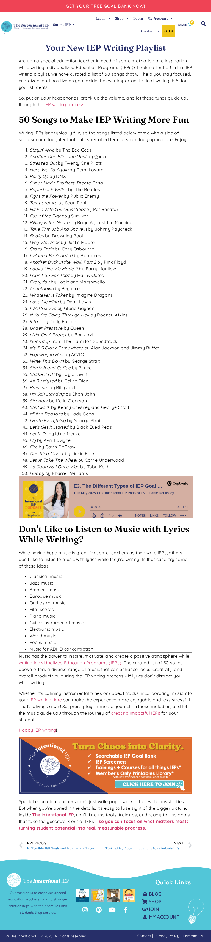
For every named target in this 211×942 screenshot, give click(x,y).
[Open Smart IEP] (74, 24)
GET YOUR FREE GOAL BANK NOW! (105, 6)
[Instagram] (85, 910)
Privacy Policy (167, 935)
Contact (148, 31)
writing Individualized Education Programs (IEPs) (70, 662)
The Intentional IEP (53, 814)
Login (138, 18)
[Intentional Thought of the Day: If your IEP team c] (129, 895)
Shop (119, 18)
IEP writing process (64, 104)
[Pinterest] (99, 910)
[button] (204, 24)
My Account (158, 18)
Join (168, 31)
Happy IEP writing (37, 730)
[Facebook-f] (126, 910)
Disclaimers (193, 935)
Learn (101, 18)
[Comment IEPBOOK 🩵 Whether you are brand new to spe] (97, 895)
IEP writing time (46, 700)
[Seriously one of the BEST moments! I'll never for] (113, 895)
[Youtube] (112, 910)
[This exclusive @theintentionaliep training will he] (82, 895)
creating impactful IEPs (135, 713)
